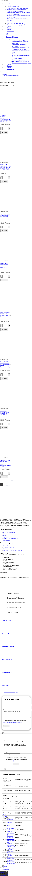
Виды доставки (7, 549)
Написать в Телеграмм (16, 603)
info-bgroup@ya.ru (14, 607)
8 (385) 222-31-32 (13, 593)
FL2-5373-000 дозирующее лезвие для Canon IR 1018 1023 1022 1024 (4, 413)
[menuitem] (8, 5)
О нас (4, 814)
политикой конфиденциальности (12, 722)
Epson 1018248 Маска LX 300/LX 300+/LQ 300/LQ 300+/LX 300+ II (5, 314)
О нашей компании (9, 532)
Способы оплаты (8, 546)
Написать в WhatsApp (15, 598)
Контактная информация (10, 538)
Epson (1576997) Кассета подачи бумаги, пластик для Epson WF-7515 (5, 265)
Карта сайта (6, 540)
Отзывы (5, 535)
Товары (5, 864)
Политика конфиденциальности (12, 550)
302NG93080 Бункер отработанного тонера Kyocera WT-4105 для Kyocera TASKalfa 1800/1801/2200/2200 (5, 167)
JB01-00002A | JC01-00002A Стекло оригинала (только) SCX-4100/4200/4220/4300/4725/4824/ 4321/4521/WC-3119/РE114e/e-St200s (5, 465)
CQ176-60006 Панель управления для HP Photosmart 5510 (5, 215)
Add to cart (4, 132)
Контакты (5, 867)
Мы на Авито (12, 612)
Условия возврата (8, 547)
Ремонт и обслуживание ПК (10, 833)
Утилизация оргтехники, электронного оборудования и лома (11, 839)
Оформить (15, 37)
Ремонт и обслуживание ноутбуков (10, 828)
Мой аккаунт (6, 869)
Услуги (5, 537)
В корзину (9, 37)
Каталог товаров (8, 534)
